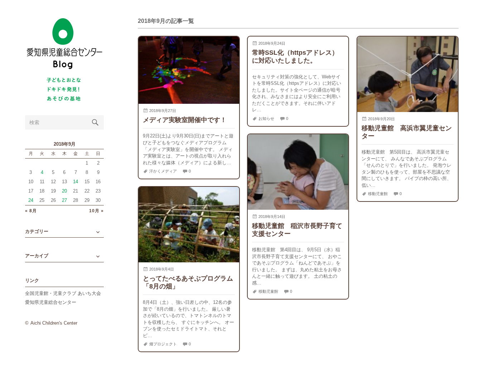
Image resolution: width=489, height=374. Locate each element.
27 (64, 200)
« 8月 (31, 211)
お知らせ (266, 118)
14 (75, 181)
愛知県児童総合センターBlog (64, 44)
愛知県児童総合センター (50, 302)
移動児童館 (378, 193)
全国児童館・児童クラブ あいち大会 (63, 293)
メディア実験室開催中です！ (185, 119)
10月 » (96, 211)
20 (64, 191)
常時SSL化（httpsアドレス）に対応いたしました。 (295, 56)
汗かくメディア (163, 171)
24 (30, 200)
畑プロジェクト (163, 344)
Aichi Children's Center (53, 323)
